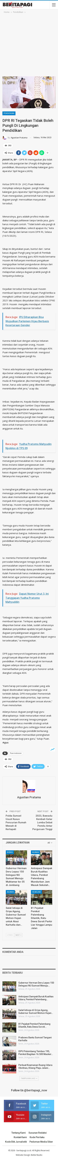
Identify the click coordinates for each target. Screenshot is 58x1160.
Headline (36, 892)
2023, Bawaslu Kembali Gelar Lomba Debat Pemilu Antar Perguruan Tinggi (42, 822)
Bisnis (10, 852)
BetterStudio (36, 1155)
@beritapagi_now (35, 1090)
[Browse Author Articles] (29, 786)
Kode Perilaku (37, 1137)
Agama (35, 852)
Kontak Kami (20, 1137)
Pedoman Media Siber (41, 1141)
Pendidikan (9, 113)
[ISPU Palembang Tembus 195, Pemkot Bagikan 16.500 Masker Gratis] (9, 1055)
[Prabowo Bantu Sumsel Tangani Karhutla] (9, 1041)
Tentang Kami (18, 1133)
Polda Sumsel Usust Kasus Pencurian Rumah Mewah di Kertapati (16, 822)
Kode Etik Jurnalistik (16, 1141)
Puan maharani (16, 753)
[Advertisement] (29, 44)
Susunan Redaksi (38, 1133)
